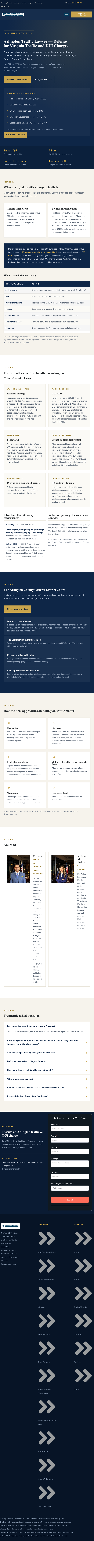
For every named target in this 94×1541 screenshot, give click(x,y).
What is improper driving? (20, 1078)
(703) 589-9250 (77, 3)
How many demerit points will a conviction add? (30, 1070)
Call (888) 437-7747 (43, 79)
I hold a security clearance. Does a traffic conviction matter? (36, 1087)
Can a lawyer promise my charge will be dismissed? (31, 1052)
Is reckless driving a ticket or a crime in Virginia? (31, 1025)
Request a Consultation (17, 79)
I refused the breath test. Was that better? (27, 1096)
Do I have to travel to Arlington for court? (27, 1061)
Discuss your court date (17, 609)
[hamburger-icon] (66, 14)
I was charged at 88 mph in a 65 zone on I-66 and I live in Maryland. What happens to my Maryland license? (43, 1042)
